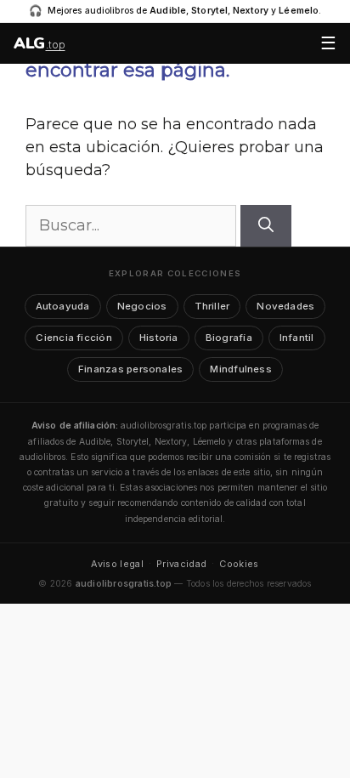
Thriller (212, 306)
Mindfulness (241, 369)
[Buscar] (265, 226)
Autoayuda (63, 306)
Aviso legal (117, 564)
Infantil (296, 338)
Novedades (285, 306)
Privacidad (181, 564)
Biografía (229, 338)
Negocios (142, 306)
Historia (158, 338)
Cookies (238, 564)
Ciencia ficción (73, 338)
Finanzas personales (130, 369)
